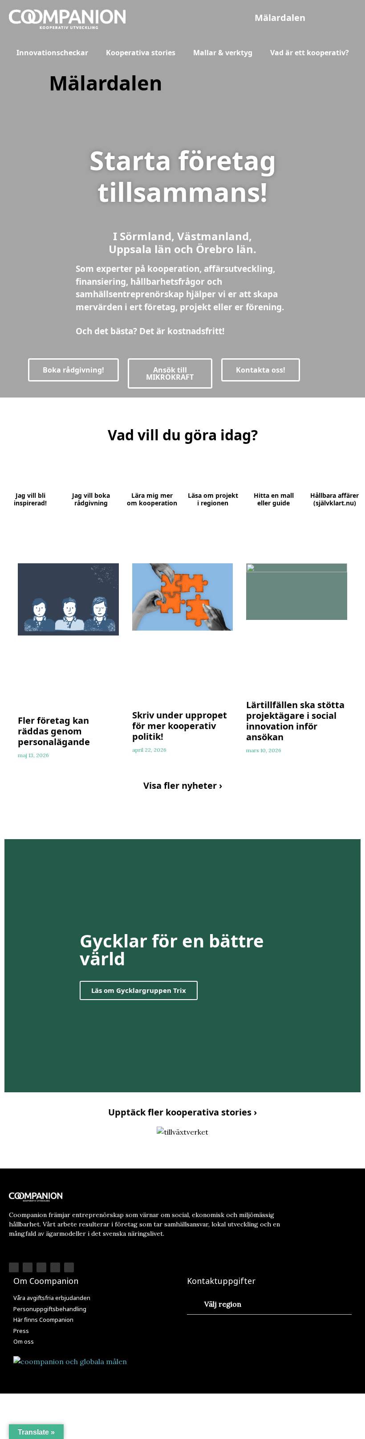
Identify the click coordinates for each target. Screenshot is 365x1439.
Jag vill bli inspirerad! (30, 499)
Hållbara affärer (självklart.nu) (334, 499)
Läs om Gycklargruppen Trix (138, 989)
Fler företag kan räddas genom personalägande (54, 731)
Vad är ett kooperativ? (309, 52)
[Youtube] (69, 1267)
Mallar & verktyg (222, 52)
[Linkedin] (41, 1267)
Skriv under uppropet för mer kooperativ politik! (179, 725)
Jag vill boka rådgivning (91, 499)
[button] (280, 17)
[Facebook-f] (14, 1267)
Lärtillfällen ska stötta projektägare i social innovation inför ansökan (295, 721)
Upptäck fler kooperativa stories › (182, 1112)
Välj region (222, 1304)
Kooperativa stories (140, 52)
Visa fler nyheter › (182, 785)
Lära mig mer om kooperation (152, 499)
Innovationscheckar (52, 52)
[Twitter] (55, 1267)
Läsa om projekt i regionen (213, 499)
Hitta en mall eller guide (274, 499)
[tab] (269, 1304)
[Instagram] (27, 1267)
